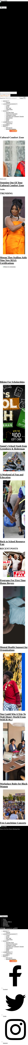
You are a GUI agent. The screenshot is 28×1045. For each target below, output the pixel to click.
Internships (5, 924)
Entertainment (9, 117)
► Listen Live (13, 130)
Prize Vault (8, 108)
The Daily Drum (10, 112)
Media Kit (5, 923)
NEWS (4, 111)
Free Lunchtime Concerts (13, 822)
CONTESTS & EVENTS (9, 104)
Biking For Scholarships (12, 382)
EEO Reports (9, 127)
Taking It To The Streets (11, 113)
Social (3, 7)
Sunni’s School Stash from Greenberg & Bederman (13, 447)
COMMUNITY (7, 122)
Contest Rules (9, 109)
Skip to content (3, 0)
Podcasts (8, 102)
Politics (7, 119)
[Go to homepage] (3, 826)
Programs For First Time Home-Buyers (13, 581)
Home (4, 919)
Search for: (2, 98)
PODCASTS (3, 179)
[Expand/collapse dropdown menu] (8, 101)
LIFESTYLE (9, 123)
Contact (5, 920)
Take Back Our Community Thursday (15, 116)
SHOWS (5, 101)
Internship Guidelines (11, 129)
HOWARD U (6, 124)
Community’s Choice (11, 115)
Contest (8, 105)
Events (7, 106)
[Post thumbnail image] (14, 176)
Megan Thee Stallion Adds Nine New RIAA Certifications (13, 260)
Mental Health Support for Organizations (14, 648)
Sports (7, 120)
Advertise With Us (7, 921)
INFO (4, 126)
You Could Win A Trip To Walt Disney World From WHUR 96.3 (13, 717)
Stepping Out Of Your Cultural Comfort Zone (12, 184)
